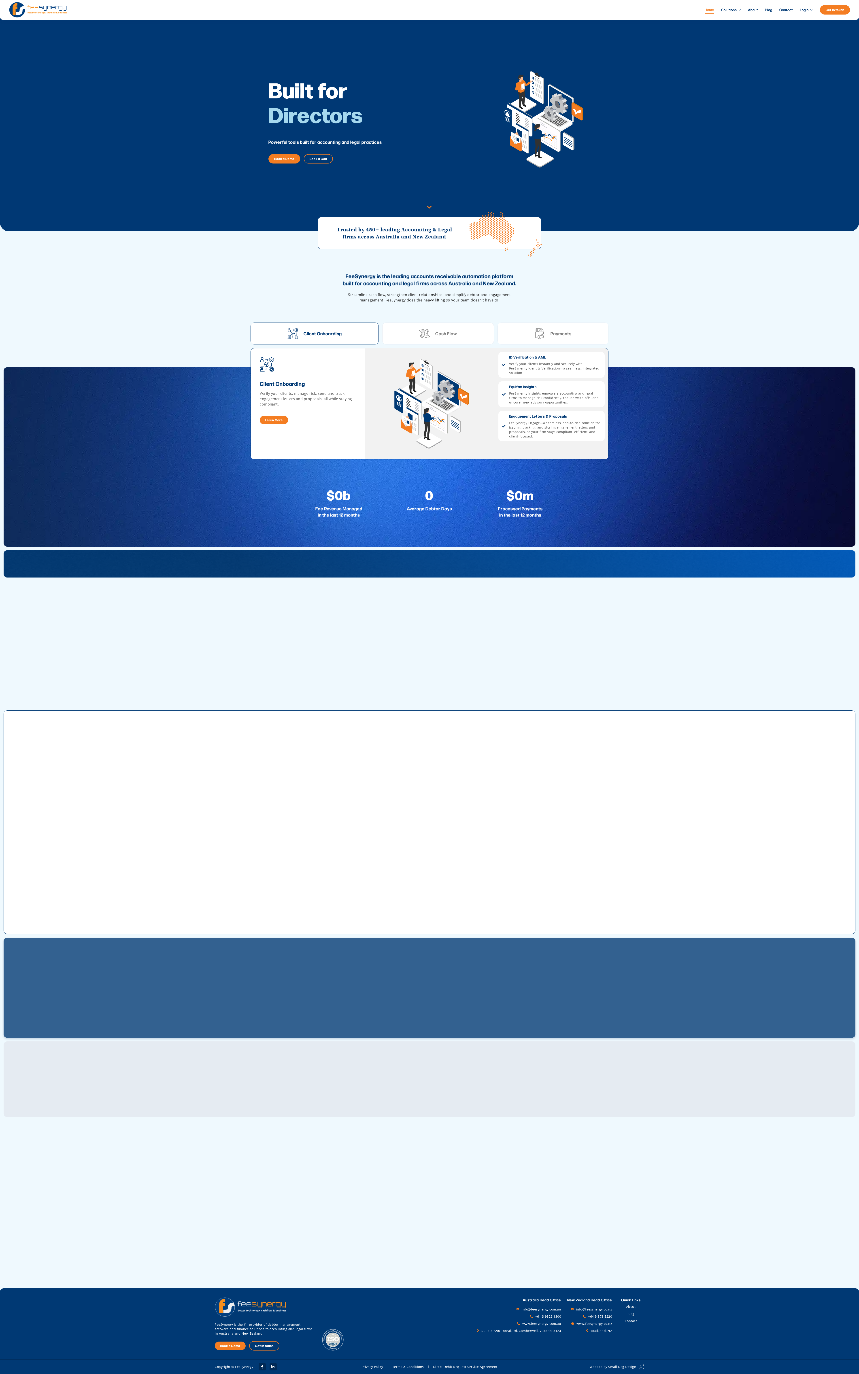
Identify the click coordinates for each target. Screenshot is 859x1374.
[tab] (315, 333)
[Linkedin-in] (273, 1366)
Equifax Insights (523, 386)
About (753, 9)
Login (804, 9)
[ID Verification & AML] (504, 365)
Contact (786, 9)
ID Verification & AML (527, 357)
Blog (768, 9)
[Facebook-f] (262, 1366)
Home (709, 9)
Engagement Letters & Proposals (538, 416)
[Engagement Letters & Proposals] (504, 426)
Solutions (729, 9)
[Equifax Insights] (504, 394)
